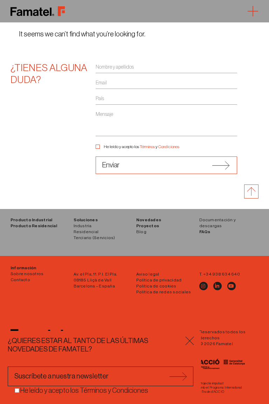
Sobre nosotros (27, 274)
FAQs (205, 232)
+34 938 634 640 (221, 274)
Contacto (20, 280)
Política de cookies (156, 286)
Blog (141, 232)
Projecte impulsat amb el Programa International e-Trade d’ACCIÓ (220, 387)
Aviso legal (147, 274)
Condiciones (168, 147)
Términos (147, 147)
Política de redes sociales (163, 292)
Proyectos (147, 226)
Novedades (148, 220)
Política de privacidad (158, 280)
